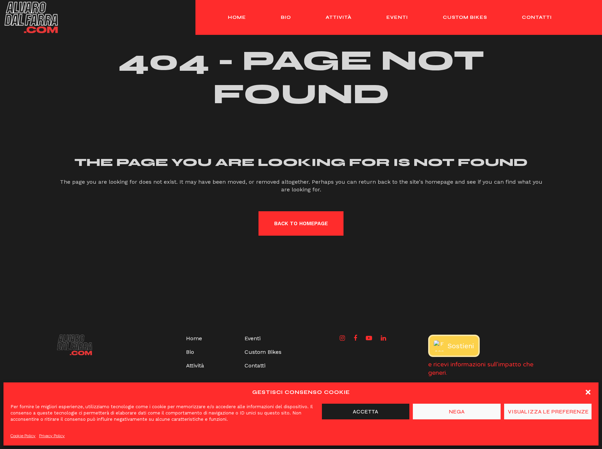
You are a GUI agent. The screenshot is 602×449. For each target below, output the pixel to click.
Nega (457, 412)
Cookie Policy (23, 435)
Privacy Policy (52, 435)
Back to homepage (301, 223)
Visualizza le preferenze (548, 412)
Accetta (365, 412)
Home (194, 338)
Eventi (253, 338)
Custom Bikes (263, 352)
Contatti (255, 365)
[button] (588, 392)
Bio (190, 352)
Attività (195, 365)
